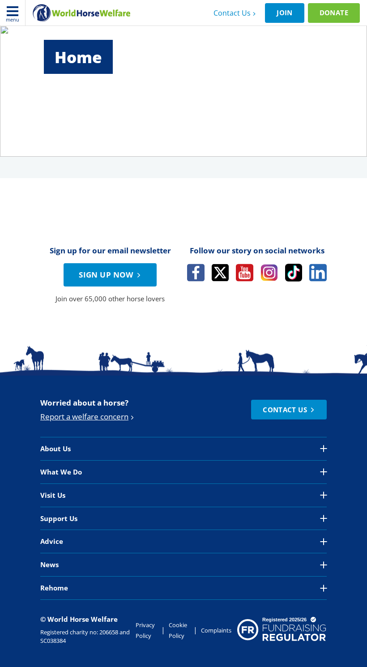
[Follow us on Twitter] (220, 272)
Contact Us (232, 13)
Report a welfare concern (84, 416)
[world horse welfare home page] (81, 13)
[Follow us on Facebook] (196, 272)
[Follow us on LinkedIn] (318, 272)
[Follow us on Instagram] (269, 272)
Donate (334, 12)
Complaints (216, 630)
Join (285, 12)
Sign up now (106, 274)
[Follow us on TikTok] (294, 272)
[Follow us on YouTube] (244, 272)
